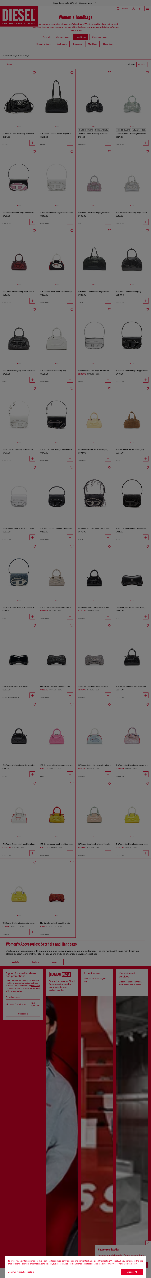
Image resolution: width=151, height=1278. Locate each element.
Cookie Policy (130, 1264)
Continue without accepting (21, 1272)
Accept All (132, 1272)
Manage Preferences (86, 1264)
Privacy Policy (113, 1264)
